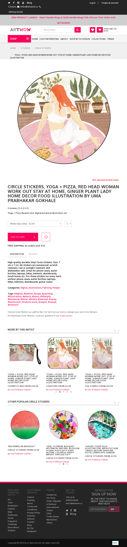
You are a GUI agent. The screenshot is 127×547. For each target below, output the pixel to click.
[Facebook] (14, 2)
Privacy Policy (33, 513)
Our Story (50, 498)
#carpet (42, 302)
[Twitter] (9, 2)
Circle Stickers (43, 48)
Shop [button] (13, 38)
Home (35, 39)
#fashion (28, 293)
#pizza (35, 296)
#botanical (13, 299)
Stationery (13, 515)
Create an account (109, 3)
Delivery (31, 516)
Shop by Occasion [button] (80, 39)
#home (33, 299)
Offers (49, 523)
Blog (29, 2)
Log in (92, 3)
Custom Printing (49, 39)
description (17, 254)
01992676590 (16, 12)
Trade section (66, 315)
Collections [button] (98, 39)
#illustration (15, 296)
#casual (52, 302)
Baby (10, 512)
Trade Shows (52, 516)
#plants (27, 296)
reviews (33, 254)
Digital (24, 287)
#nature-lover (29, 302)
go (113, 509)
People (56, 287)
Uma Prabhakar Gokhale (20, 389)
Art (9, 499)
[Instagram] (18, 2)
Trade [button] (110, 39)
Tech (10, 502)
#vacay (52, 299)
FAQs (48, 513)
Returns (30, 519)
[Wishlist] (92, 30)
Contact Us (51, 495)
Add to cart (18, 237)
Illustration (35, 287)
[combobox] (35, 224)
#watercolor (14, 302)
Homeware (13, 506)
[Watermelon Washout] (25, 425)
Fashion (11, 509)
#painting (47, 293)
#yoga (37, 293)
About (64, 39)
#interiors (13, 304)
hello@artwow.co (29, 6)
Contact (30, 522)
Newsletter (51, 519)
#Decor (24, 299)
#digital (18, 293)
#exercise (43, 299)
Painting (46, 287)
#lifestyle (45, 296)
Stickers (25, 48)
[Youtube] (23, 2)
